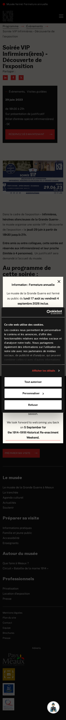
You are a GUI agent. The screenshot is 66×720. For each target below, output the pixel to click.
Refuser (33, 404)
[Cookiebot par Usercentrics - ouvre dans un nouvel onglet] (47, 312)
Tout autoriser (33, 381)
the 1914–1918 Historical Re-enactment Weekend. (33, 435)
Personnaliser (31, 393)
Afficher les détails (43, 370)
